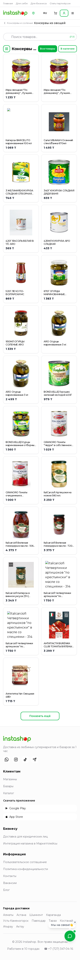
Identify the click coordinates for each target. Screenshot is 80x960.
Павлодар (39, 920)
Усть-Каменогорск (16, 920)
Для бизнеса (39, 3)
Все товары (47, 48)
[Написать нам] (69, 936)
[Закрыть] (75, 922)
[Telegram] (34, 759)
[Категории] (6, 48)
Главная (8, 3)
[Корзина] (55, 13)
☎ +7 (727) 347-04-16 (58, 949)
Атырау (8, 926)
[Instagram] (15, 759)
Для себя (22, 3)
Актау (20, 926)
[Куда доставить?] (33, 13)
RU (45, 13)
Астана (21, 915)
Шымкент (36, 915)
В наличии (68, 48)
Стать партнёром (60, 3)
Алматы (8, 915)
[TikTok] (25, 759)
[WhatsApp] (6, 759)
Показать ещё (40, 716)
